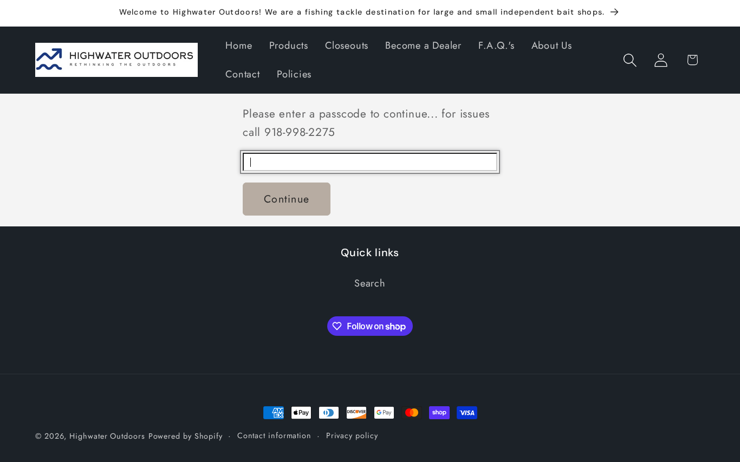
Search (370, 283)
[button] (630, 59)
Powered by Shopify (185, 436)
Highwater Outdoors (107, 436)
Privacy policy (352, 435)
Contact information (274, 435)
